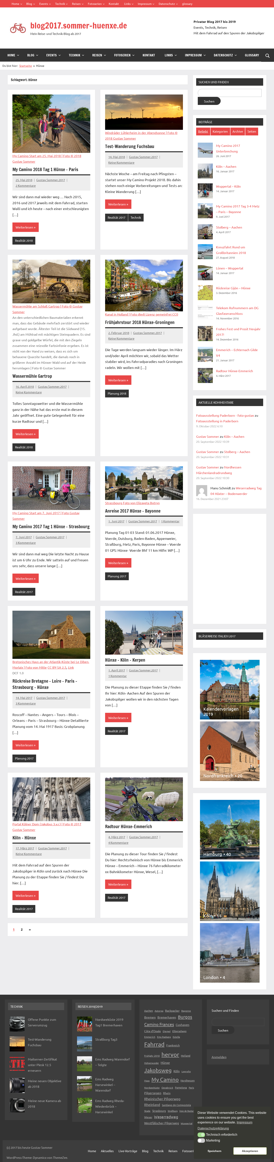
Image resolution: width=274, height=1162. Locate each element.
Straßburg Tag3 (106, 1039)
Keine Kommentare (121, 162)
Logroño (186, 1071)
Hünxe (165, 1062)
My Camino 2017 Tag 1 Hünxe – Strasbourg (51, 526)
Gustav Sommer (207, 436)
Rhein (166, 1093)
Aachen (148, 1010)
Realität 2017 (116, 217)
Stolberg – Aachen (229, 227)
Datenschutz (167, 3)
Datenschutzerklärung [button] (213, 1128)
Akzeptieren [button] (250, 1151)
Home (15, 3)
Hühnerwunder (151, 1062)
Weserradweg (166, 1116)
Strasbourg (159, 1110)
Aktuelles (107, 1151)
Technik (60, 3)
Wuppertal (186, 1123)
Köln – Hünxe (24, 838)
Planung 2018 (117, 393)
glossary (187, 3)
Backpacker (172, 1010)
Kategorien (220, 131)
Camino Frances (159, 1024)
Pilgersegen (152, 1093)
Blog (29, 3)
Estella (176, 1036)
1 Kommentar (170, 521)
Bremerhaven (166, 1017)
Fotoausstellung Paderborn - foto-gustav (225, 415)
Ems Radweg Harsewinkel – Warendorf (105, 1084)
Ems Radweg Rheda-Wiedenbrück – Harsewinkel (109, 1106)
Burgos (185, 1016)
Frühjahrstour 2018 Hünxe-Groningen (140, 322)
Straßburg (173, 1110)
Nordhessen (188, 1080)
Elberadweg (179, 1031)
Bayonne (186, 1010)
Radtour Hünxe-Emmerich (128, 826)
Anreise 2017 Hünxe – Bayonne (132, 511)
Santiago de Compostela (176, 1105)
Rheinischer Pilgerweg (162, 1099)
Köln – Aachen (226, 166)
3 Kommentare (26, 542)
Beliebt (203, 131)
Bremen (150, 1017)
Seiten (252, 131)
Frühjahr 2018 (152, 1055)
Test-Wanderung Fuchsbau (129, 146)
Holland (185, 1055)
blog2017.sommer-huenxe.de (78, 25)
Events (43, 3)
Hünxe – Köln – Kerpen (125, 660)
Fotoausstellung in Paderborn (217, 421)
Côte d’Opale (152, 1031)
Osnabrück (167, 1087)
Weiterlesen (24, 227)
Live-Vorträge (128, 1151)
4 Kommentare (118, 842)
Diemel (166, 1031)
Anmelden (219, 1057)
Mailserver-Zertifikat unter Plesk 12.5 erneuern (42, 1064)
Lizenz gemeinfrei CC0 (162, 314)
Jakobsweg (158, 1070)
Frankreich (173, 1045)
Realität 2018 (24, 240)
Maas (147, 1080)
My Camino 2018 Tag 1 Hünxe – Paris (45, 169)
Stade (147, 1110)
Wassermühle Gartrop (32, 376)
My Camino (165, 1079)
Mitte (43, 667)
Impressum (145, 3)
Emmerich (149, 1036)
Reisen (76, 3)
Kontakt (114, 3)
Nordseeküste (152, 1087)
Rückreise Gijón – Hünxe (233, 288)
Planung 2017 (117, 576)
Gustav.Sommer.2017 (50, 180)
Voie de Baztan (186, 1110)
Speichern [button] (214, 1151)
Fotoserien (95, 3)
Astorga (159, 1010)
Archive (237, 131)
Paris (191, 1087)
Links (127, 3)
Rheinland (152, 1104)
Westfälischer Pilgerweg (161, 1123)
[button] (201, 1135)
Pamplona (181, 1087)
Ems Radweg (164, 1036)
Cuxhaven (182, 1025)
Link (71, 667)
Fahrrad (154, 1044)
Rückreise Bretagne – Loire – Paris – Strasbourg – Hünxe (44, 684)
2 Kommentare (26, 185)
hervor (170, 1054)
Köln (177, 1071)
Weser (148, 1117)
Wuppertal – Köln (228, 186)
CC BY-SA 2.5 (57, 667)
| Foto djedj (137, 314)
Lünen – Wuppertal (229, 268)
